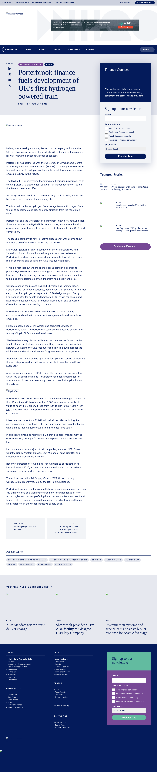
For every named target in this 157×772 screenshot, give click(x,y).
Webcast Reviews (61, 674)
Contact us (21, 3)
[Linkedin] (10, 68)
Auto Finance (12, 695)
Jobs (57, 689)
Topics (10, 653)
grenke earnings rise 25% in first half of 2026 (131, 206)
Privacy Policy (60, 722)
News (49, 64)
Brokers (96, 560)
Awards (58, 664)
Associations (12, 680)
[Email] (10, 80)
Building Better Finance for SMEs (27, 560)
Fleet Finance (113, 560)
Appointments (63, 564)
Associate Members (65, 3)
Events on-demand (62, 667)
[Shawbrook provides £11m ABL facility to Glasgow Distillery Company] (78, 605)
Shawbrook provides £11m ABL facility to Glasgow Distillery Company (75, 629)
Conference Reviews (62, 672)
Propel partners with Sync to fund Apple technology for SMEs (129, 188)
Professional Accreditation (17, 667)
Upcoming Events (61, 659)
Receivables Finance (15, 707)
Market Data (132, 560)
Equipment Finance (30, 64)
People (12, 564)
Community (59, 695)
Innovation (11, 677)
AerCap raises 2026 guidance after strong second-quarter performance (132, 229)
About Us (6, 3)
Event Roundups (61, 669)
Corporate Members (41, 3)
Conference (59, 662)
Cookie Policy (60, 725)
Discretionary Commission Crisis (68, 560)
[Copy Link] (10, 85)
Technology (27, 564)
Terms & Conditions (62, 727)
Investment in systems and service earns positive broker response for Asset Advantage (126, 629)
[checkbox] (125, 134)
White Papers (61, 706)
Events (58, 653)
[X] (10, 74)
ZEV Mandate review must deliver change (25, 627)
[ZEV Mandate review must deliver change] (28, 605)
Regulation (44, 564)
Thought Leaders (61, 697)
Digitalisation (12, 674)
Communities (13, 688)
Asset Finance (12, 700)
